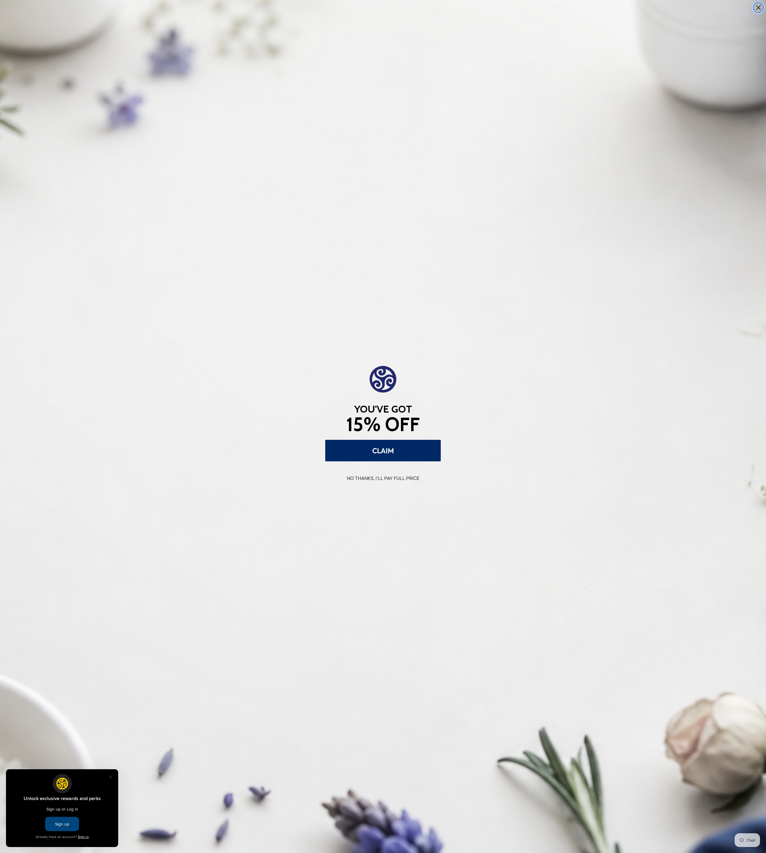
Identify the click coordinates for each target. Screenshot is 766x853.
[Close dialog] (758, 7)
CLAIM (383, 450)
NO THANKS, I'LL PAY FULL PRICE (383, 478)
